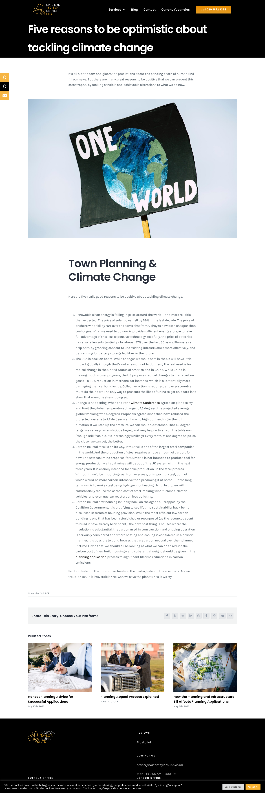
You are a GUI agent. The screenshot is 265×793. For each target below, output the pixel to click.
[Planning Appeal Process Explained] (132, 667)
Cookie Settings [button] (233, 786)
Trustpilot (144, 742)
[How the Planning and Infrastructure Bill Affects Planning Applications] (205, 667)
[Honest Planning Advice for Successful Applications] (60, 667)
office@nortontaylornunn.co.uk (160, 765)
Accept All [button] (253, 786)
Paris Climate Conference (141, 403)
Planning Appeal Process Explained (130, 696)
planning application (91, 557)
